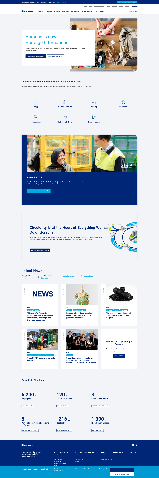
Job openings (26, 406)
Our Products (96, 430)
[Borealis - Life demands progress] (25, 11)
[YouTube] (136, 445)
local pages (44, 278)
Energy (35, 107)
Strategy (56, 457)
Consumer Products (65, 107)
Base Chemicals (94, 122)
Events (77, 461)
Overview (56, 455)
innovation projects (68, 276)
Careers (134, 452)
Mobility (94, 107)
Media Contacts (79, 455)
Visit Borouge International (122, 470)
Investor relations (63, 430)
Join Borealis (133, 455)
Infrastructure (35, 122)
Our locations (61, 406)
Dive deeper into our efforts (40, 250)
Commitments (58, 459)
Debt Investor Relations (60, 463)
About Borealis (61, 452)
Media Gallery (78, 457)
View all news (119, 355)
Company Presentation (107, 457)
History (56, 465)
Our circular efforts (29, 430)
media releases (88, 276)
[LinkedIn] (133, 445)
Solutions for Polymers (64, 122)
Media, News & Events (84, 452)
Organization (57, 461)
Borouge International (60, 2)
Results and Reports (106, 459)
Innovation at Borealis (99, 406)
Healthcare (123, 107)
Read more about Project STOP (37, 191)
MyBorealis (134, 11)
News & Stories (79, 459)
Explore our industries (122, 474)
